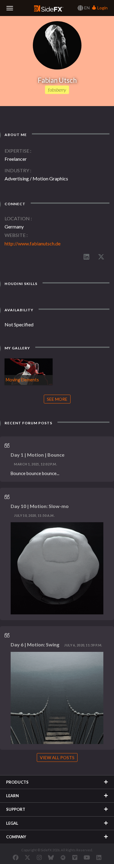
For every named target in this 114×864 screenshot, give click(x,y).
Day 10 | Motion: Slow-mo (40, 506)
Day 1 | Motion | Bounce (37, 455)
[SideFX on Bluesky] (51, 857)
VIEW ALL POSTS (57, 757)
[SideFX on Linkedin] (98, 857)
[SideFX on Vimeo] (74, 857)
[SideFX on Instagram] (39, 857)
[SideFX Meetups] (63, 857)
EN (86, 7)
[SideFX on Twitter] (27, 857)
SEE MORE (57, 399)
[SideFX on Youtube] (87, 857)
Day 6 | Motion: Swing (35, 644)
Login (102, 7)
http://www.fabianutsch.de (32, 243)
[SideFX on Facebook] (16, 857)
